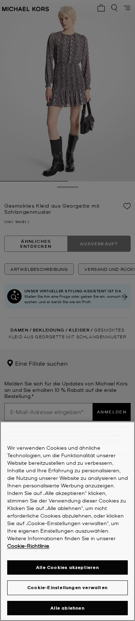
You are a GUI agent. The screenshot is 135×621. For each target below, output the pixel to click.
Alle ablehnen (67, 608)
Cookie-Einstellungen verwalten (67, 587)
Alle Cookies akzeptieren (67, 567)
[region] (67, 521)
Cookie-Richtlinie (28, 545)
